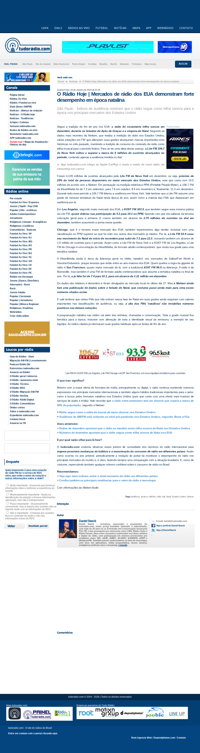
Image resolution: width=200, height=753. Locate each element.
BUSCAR (183, 63)
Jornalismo (16, 218)
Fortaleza (137, 64)
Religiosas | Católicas (22, 226)
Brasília (103, 64)
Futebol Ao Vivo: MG (21, 241)
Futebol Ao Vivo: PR (21, 249)
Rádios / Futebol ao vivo (23, 102)
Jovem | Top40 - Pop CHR (24, 206)
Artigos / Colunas (19, 122)
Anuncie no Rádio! (20, 372)
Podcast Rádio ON (20, 364)
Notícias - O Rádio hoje (22, 114)
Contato (181, 737)
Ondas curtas (17, 407)
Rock (13, 288)
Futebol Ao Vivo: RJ (21, 237)
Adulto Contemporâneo (23, 214)
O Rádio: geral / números (23, 376)
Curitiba (92, 64)
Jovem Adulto (17, 292)
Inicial (61, 81)
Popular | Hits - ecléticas (23, 210)
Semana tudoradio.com (23, 126)
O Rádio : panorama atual (24, 380)
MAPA (136, 28)
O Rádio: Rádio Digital (22, 399)
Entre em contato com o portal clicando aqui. (33, 733)
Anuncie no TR (18, 423)
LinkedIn (123, 545)
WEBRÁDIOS (165, 28)
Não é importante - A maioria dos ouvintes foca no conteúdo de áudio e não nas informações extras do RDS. (29, 516)
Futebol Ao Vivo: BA (21, 253)
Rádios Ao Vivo (18, 98)
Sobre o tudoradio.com (22, 411)
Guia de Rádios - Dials (22, 356)
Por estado (16, 198)
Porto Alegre (78, 64)
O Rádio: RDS (17, 388)
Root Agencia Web (141, 737)
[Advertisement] (125, 588)
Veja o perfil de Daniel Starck (170, 525)
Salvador (124, 64)
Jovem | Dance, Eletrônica (24, 280)
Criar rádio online (19, 316)
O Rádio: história (19, 395)
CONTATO (186, 28)
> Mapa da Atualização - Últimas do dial (29, 143)
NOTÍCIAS (120, 28)
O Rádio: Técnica (19, 384)
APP (148, 28)
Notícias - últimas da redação (26, 110)
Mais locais (150, 64)
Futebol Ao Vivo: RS (21, 245)
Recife (113, 64)
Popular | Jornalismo (21, 300)
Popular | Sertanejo (20, 296)
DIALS (58, 28)
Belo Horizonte (61, 64)
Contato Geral (17, 419)
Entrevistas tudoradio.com (24, 368)
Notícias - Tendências (22, 118)
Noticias (73, 81)
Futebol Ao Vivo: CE (21, 265)
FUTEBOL (102, 28)
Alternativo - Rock (20, 284)
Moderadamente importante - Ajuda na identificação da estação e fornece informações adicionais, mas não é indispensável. (30, 497)
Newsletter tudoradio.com (24, 134)
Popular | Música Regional (24, 304)
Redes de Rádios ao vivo (23, 130)
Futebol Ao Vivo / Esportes (24, 202)
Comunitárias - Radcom (23, 229)
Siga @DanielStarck (166, 530)
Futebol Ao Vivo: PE (21, 272)
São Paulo (27, 64)
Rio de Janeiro (43, 64)
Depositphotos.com (164, 737)
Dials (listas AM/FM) (21, 106)
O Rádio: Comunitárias (22, 403)
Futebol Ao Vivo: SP (21, 233)
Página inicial (17, 95)
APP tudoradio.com (20, 138)
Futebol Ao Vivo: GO (21, 261)
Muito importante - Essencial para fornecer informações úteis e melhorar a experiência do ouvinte (30, 488)
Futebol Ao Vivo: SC (21, 257)
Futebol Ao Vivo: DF (21, 269)
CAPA (44, 28)
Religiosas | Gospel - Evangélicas (28, 222)
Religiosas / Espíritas (21, 308)
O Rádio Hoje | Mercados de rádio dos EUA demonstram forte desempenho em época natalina (131, 81)
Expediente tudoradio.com (24, 415)
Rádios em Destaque (21, 276)
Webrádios (16, 312)
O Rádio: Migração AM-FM (24, 391)
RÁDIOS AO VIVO (79, 28)
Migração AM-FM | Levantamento (28, 360)
